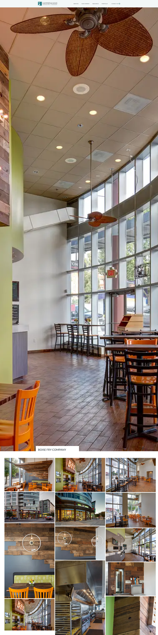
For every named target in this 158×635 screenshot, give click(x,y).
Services (76, 3)
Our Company (85, 3)
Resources (96, 3)
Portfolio (105, 3)
